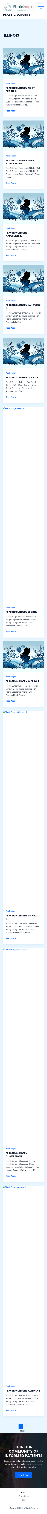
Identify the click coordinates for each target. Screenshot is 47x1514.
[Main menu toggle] (41, 9)
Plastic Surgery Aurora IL (23, 1390)
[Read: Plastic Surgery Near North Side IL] (23, 136)
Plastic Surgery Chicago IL (23, 917)
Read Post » (11, 111)
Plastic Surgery (16, 15)
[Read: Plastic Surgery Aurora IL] (23, 1283)
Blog (23, 1500)
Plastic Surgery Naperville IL (16, 234)
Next (23, 1431)
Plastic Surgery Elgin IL (21, 611)
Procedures (24, 1496)
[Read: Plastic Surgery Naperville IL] (23, 208)
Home (23, 1492)
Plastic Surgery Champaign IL (16, 1154)
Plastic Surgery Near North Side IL (20, 162)
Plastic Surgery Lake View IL (23, 306)
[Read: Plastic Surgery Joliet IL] (23, 353)
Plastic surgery (11, 83)
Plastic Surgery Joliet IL (22, 377)
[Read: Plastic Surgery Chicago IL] (23, 808)
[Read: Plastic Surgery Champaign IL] (23, 1046)
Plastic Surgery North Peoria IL (21, 89)
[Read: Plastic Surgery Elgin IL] (23, 505)
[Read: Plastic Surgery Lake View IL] (23, 280)
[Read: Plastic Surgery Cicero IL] (23, 656)
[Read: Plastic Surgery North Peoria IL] (23, 63)
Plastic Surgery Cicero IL (22, 681)
